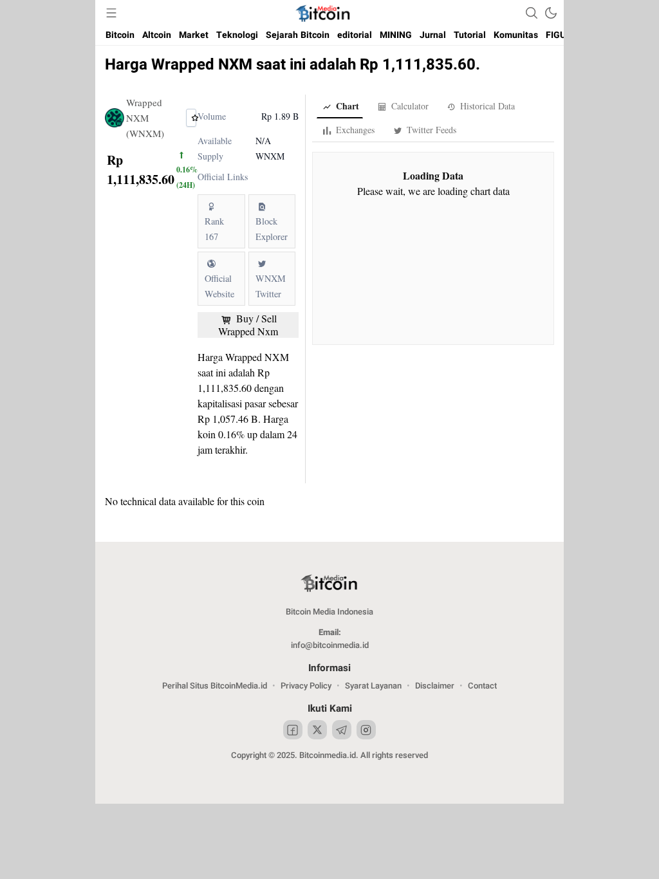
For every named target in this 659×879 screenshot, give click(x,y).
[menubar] (111, 13)
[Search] (531, 13)
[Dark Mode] (551, 13)
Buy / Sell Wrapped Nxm (248, 325)
